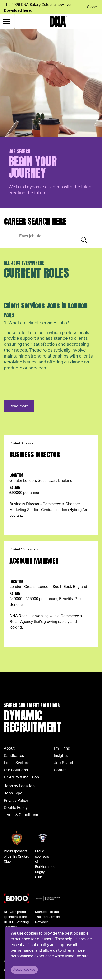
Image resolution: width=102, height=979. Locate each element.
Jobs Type (13, 793)
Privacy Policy (16, 800)
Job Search (64, 763)
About (9, 748)
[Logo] (58, 21)
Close (92, 7)
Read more (19, 406)
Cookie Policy (16, 808)
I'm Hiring (62, 748)
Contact (61, 770)
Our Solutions (16, 770)
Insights (61, 756)
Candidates (14, 756)
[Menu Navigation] (7, 21)
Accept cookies (24, 969)
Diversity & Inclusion (21, 777)
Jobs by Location (19, 786)
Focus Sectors (16, 763)
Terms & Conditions (21, 815)
